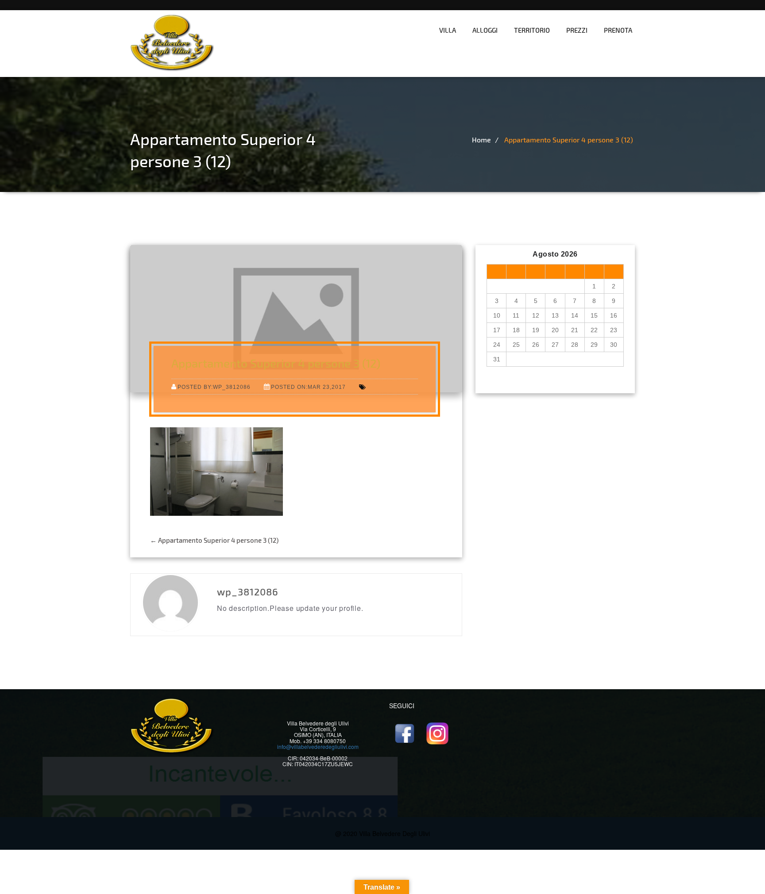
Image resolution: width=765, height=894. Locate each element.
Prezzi (576, 30)
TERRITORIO (532, 30)
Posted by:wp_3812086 (214, 387)
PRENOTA (618, 30)
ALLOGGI (485, 30)
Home (481, 139)
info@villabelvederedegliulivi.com (318, 746)
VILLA (447, 30)
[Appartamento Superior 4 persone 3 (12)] (216, 470)
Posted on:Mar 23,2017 (308, 387)
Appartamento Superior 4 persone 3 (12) (568, 139)
